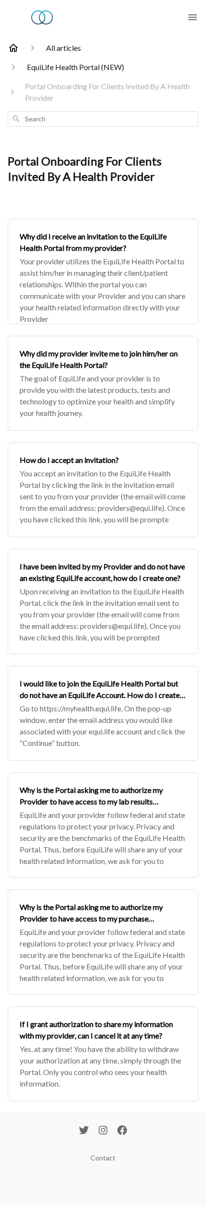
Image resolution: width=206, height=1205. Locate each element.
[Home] (13, 48)
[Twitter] (84, 1131)
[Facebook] (122, 1131)
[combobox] (103, 119)
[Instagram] (103, 1131)
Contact (103, 1158)
